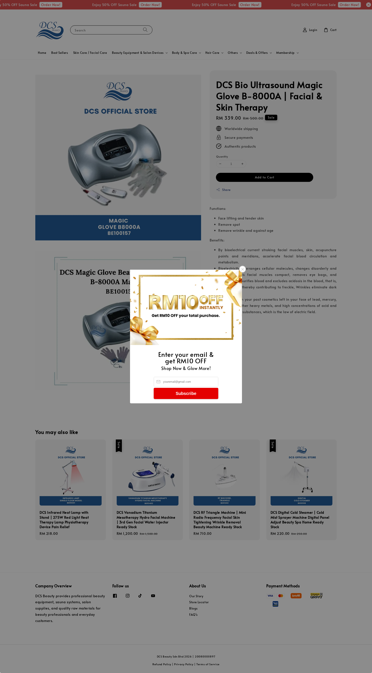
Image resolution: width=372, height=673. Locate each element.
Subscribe (186, 393)
